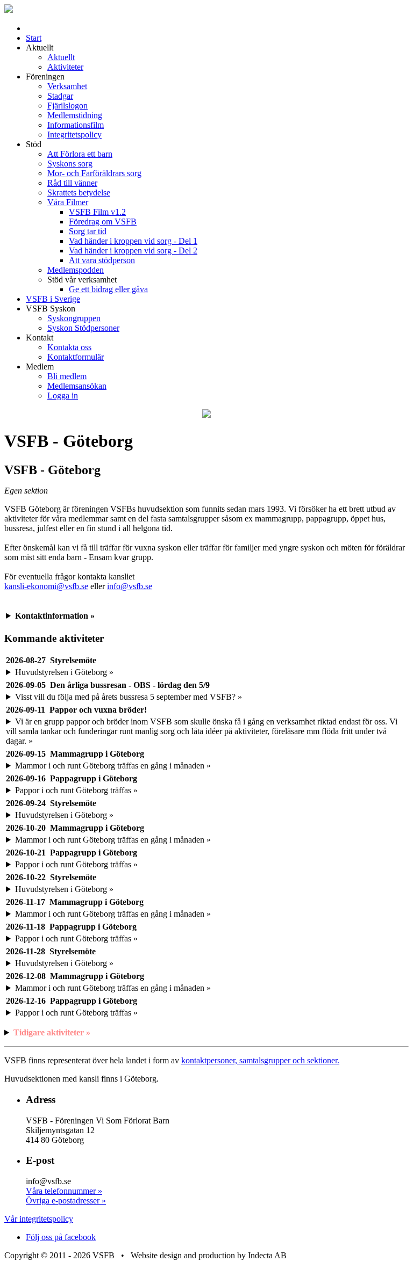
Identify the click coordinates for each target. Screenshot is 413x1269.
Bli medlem (67, 376)
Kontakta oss (69, 347)
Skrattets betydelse (78, 192)
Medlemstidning (74, 115)
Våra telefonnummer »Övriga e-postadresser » (66, 1195)
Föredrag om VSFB (103, 221)
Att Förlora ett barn (79, 153)
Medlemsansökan (76, 385)
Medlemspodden (75, 269)
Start (33, 37)
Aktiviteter (65, 66)
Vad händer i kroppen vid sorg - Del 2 (133, 250)
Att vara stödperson (102, 260)
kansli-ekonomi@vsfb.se (46, 586)
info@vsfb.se (129, 586)
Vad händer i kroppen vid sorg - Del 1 (133, 240)
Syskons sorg (69, 163)
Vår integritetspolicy (38, 1218)
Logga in (62, 395)
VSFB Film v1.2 (97, 211)
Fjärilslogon (67, 105)
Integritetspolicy (74, 134)
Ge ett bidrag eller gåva (108, 289)
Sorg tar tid (87, 231)
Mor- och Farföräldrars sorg (94, 173)
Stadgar (60, 95)
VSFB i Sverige (53, 298)
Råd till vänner (72, 182)
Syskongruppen (74, 318)
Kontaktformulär (75, 356)
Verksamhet (67, 86)
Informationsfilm (75, 124)
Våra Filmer (67, 202)
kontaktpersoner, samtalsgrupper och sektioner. (260, 1060)
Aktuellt (61, 57)
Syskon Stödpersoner (83, 327)
